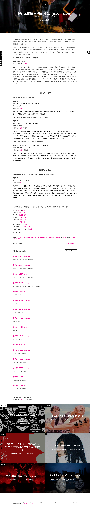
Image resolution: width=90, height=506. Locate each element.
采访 (61, 502)
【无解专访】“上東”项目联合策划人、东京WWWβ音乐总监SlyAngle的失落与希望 (22, 446)
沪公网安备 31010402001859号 (27, 503)
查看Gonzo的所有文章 (71, 243)
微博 (19, 210)
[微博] (1, 62)
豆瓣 (23, 210)
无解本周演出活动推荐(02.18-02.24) (67, 416)
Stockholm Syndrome (47, 237)
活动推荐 (15, 239)
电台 (70, 502)
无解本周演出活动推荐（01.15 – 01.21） (68, 475)
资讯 (19, 239)
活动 (73, 502)
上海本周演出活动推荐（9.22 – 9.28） (45, 13)
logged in (21, 399)
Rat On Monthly (38, 237)
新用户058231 (18, 344)
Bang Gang (18, 237)
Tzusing (64, 237)
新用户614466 (18, 291)
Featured (73, 237)
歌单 (76, 502)
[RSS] (1, 64)
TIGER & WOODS (57, 237)
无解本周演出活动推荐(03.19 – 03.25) (22, 476)
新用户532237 (18, 256)
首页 (55, 502)
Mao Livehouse (30, 237)
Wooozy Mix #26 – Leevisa (67, 445)
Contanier (24, 237)
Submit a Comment (71, 250)
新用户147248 (18, 350)
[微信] (1, 60)
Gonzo (53, 16)
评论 (64, 502)
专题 (67, 502)
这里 (26, 64)
